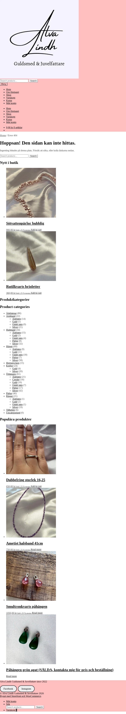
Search (33, 81)
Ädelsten (16, 318)
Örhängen (11, 374)
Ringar (9, 396)
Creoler (16, 379)
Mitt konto (11, 103)
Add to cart (36, 229)
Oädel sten (17, 324)
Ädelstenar (11, 313)
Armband (10, 316)
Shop (8, 95)
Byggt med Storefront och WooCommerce (20, 696)
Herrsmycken (12, 363)
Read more (36, 549)
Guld (14, 321)
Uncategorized (13, 412)
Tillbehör (10, 410)
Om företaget (12, 92)
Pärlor (15, 341)
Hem (8, 89)
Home (3, 135)
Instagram (26, 688)
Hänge (9, 346)
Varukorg (10, 97)
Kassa (9, 100)
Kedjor (9, 365)
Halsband (10, 330)
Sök (8, 704)
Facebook (8, 688)
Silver (15, 327)
